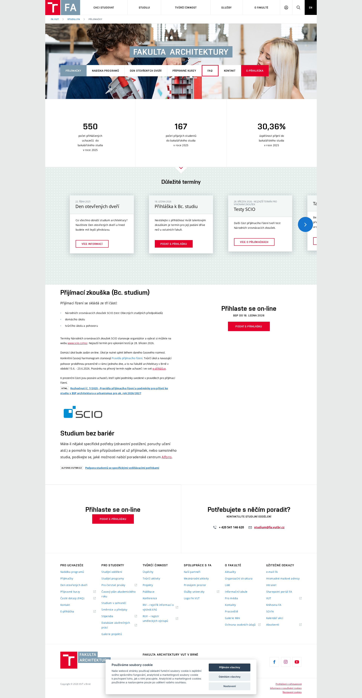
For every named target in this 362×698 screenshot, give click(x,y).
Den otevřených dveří (146, 70)
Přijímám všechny (229, 667)
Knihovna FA (273, 605)
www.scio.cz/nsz (77, 343)
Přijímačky (95, 19)
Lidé (227, 585)
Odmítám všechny (230, 676)
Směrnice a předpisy (114, 609)
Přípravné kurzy (184, 70)
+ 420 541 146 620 (232, 527)
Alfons (167, 457)
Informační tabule (236, 591)
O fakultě (261, 7)
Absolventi (277, 625)
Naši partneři (192, 572)
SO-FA (270, 611)
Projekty (148, 585)
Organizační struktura (238, 578)
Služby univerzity (194, 591)
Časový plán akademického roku (118, 594)
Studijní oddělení (111, 572)
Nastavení (229, 686)
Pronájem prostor (195, 585)
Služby (226, 7)
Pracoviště (231, 611)
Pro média (231, 598)
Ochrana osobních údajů (240, 624)
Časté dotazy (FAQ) (72, 598)
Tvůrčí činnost (186, 7)
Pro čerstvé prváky (113, 585)
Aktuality (230, 572)
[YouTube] (297, 662)
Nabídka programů (105, 70)
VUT (273, 598)
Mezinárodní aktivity (196, 578)
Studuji (144, 7)
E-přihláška (254, 70)
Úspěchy (148, 572)
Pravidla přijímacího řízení (127, 358)
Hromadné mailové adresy (283, 578)
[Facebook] (274, 662)
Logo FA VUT (192, 598)
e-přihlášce (159, 368)
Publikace (149, 591)
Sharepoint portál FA (279, 591)
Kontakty (230, 605)
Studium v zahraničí (113, 603)
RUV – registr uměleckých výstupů (155, 618)
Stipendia (107, 616)
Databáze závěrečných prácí (115, 625)
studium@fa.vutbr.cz (269, 527)
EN (310, 7)
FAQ (210, 70)
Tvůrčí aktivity (151, 578)
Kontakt (230, 70)
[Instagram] (285, 662)
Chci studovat (104, 7)
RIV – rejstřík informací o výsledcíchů (158, 607)
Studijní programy (112, 578)
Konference (150, 598)
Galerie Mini (232, 618)
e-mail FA (272, 572)
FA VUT (55, 19)
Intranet (271, 585)
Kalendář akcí (274, 618)
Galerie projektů (111, 634)
